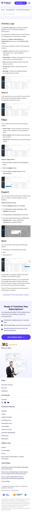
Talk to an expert (6, 348)
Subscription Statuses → (23, 295)
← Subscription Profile (8, 295)
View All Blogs (5, 481)
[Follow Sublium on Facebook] (5, 402)
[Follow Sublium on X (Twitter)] (2, 402)
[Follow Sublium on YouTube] (8, 402)
